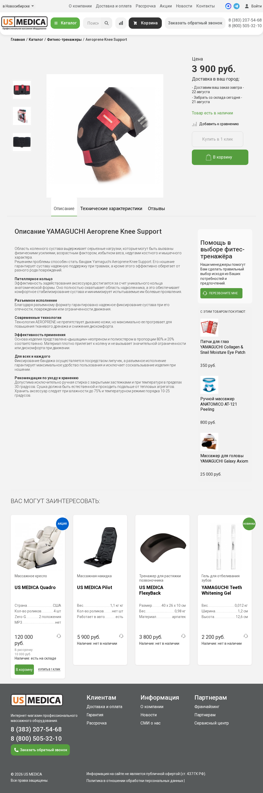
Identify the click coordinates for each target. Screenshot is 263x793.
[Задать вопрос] (59, 636)
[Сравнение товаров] (121, 23)
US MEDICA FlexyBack (151, 590)
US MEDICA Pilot (94, 587)
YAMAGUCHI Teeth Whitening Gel (222, 590)
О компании (80, 6)
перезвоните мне (223, 293)
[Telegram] (236, 6)
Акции (166, 6)
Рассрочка (146, 6)
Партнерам (204, 714)
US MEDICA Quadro (35, 587)
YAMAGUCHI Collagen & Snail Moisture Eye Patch (222, 347)
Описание (64, 208)
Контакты (205, 6)
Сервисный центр (211, 723)
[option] (22, 89)
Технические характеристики (111, 208)
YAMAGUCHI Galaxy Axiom (224, 458)
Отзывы (156, 208)
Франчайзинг (206, 706)
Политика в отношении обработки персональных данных (135, 781)
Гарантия (95, 714)
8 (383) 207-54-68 (245, 20)
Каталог (69, 23)
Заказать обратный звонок (195, 23)
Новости (184, 6)
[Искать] (106, 23)
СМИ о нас (150, 723)
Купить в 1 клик (217, 139)
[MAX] (228, 6)
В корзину (222, 157)
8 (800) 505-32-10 (245, 25)
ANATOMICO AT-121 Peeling (218, 404)
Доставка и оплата (114, 6)
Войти (256, 6)
